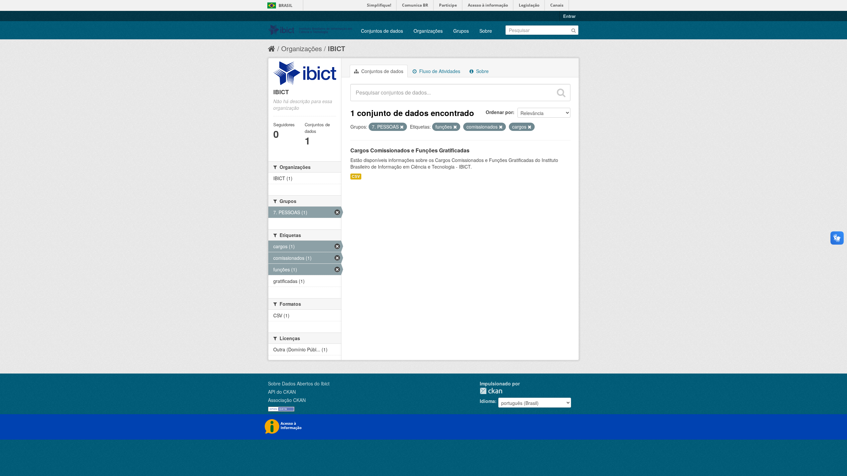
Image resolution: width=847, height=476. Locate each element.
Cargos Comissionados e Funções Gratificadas (409, 150)
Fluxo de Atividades (439, 71)
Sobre (485, 30)
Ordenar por (499, 112)
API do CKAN (282, 391)
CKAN (491, 390)
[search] (561, 93)
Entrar (569, 16)
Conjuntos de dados (382, 30)
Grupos (461, 30)
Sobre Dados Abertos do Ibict (299, 383)
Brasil (285, 5)
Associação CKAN (287, 400)
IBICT (336, 48)
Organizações (428, 30)
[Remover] (402, 127)
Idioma (487, 401)
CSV (356, 176)
